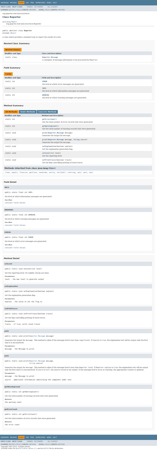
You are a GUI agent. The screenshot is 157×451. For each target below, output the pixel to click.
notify (52, 172)
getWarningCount (49, 126)
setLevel (46, 153)
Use (27, 3)
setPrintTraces (49, 160)
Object (13, 33)
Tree (32, 3)
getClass (33, 172)
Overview (5, 3)
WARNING (45, 95)
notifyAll (61, 172)
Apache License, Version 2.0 (26, 448)
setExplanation (49, 146)
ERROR (44, 81)
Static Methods (27, 112)
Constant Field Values (15, 203)
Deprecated (40, 3)
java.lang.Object (9, 22)
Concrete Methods (47, 112)
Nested (12, 10)
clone (7, 172)
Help (55, 3)
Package (13, 3)
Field (18, 10)
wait (79, 172)
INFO (44, 88)
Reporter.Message (50, 57)
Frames (30, 7)
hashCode (43, 172)
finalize (23, 172)
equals (15, 172)
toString (71, 172)
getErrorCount (48, 119)
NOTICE (46, 448)
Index (49, 3)
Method (32, 10)
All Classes (53, 7)
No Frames (38, 7)
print (44, 133)
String (76, 140)
